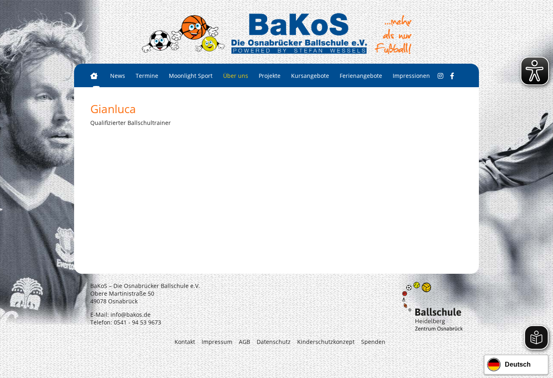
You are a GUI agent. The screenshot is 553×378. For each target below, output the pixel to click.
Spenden (373, 342)
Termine (147, 75)
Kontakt (184, 342)
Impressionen (411, 75)
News (117, 75)
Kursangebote (310, 75)
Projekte (270, 75)
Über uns (235, 75)
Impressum (217, 342)
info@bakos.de (131, 314)
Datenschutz (274, 342)
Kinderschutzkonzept (326, 342)
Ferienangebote (361, 75)
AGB (244, 342)
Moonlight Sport (191, 75)
